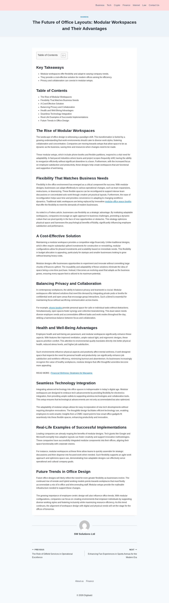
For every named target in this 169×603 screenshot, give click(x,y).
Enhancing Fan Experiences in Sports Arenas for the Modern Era (112, 553)
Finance (126, 5)
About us (79, 581)
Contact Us (154, 5)
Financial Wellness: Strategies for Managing (72, 373)
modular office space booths (118, 201)
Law (144, 5)
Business (100, 5)
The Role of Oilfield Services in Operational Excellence (52, 553)
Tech (109, 5)
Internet (136, 5)
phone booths (55, 308)
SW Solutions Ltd (84, 534)
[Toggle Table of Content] (62, 55)
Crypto (117, 5)
